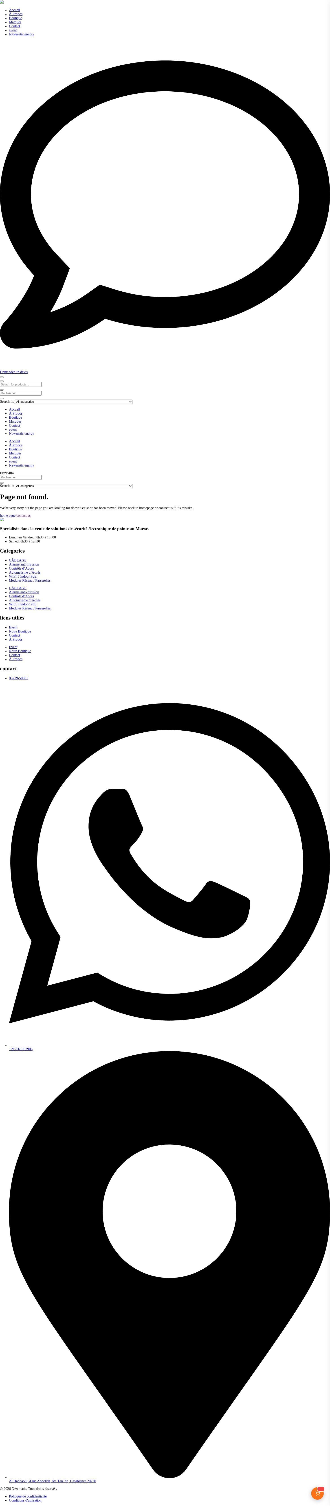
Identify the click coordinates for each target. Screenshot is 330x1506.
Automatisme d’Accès (24, 572)
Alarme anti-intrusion (24, 564)
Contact (14, 26)
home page (7, 515)
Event (13, 627)
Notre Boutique (20, 631)
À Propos (15, 14)
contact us (23, 515)
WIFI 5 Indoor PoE (23, 576)
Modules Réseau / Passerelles (30, 580)
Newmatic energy (21, 34)
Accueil (14, 10)
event (13, 30)
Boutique (15, 18)
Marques (15, 22)
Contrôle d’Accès (21, 568)
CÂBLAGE (17, 560)
